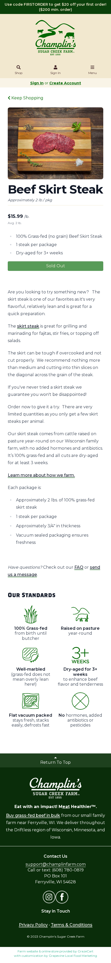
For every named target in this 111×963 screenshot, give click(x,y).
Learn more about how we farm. (41, 475)
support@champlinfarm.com (56, 864)
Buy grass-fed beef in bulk (33, 815)
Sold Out (55, 265)
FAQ (78, 567)
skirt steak (28, 326)
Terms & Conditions (71, 924)
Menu (92, 73)
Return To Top (55, 762)
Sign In (55, 73)
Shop (18, 73)
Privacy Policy (33, 924)
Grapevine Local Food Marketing (73, 956)
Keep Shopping (26, 97)
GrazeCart (85, 951)
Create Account (65, 83)
